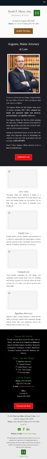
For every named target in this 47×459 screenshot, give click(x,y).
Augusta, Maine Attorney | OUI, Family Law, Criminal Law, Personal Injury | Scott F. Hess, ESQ (23, 13)
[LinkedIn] (28, 429)
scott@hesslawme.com (26, 386)
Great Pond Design (29, 434)
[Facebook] (23, 429)
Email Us (23, 424)
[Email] (19, 429)
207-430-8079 (18, 24)
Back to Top (23, 456)
